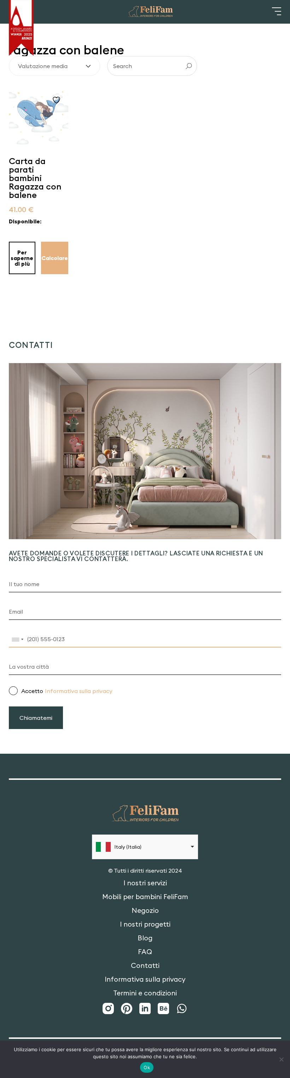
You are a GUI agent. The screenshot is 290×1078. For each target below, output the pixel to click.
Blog (145, 938)
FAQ (145, 952)
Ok (147, 1067)
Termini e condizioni (145, 993)
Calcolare (54, 257)
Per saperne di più (22, 258)
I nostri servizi (145, 883)
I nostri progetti (145, 924)
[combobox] (17, 639)
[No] (281, 1059)
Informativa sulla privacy (78, 691)
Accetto (66, 690)
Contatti (145, 966)
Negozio (145, 911)
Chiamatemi (35, 717)
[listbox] (145, 847)
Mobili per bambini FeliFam (145, 897)
